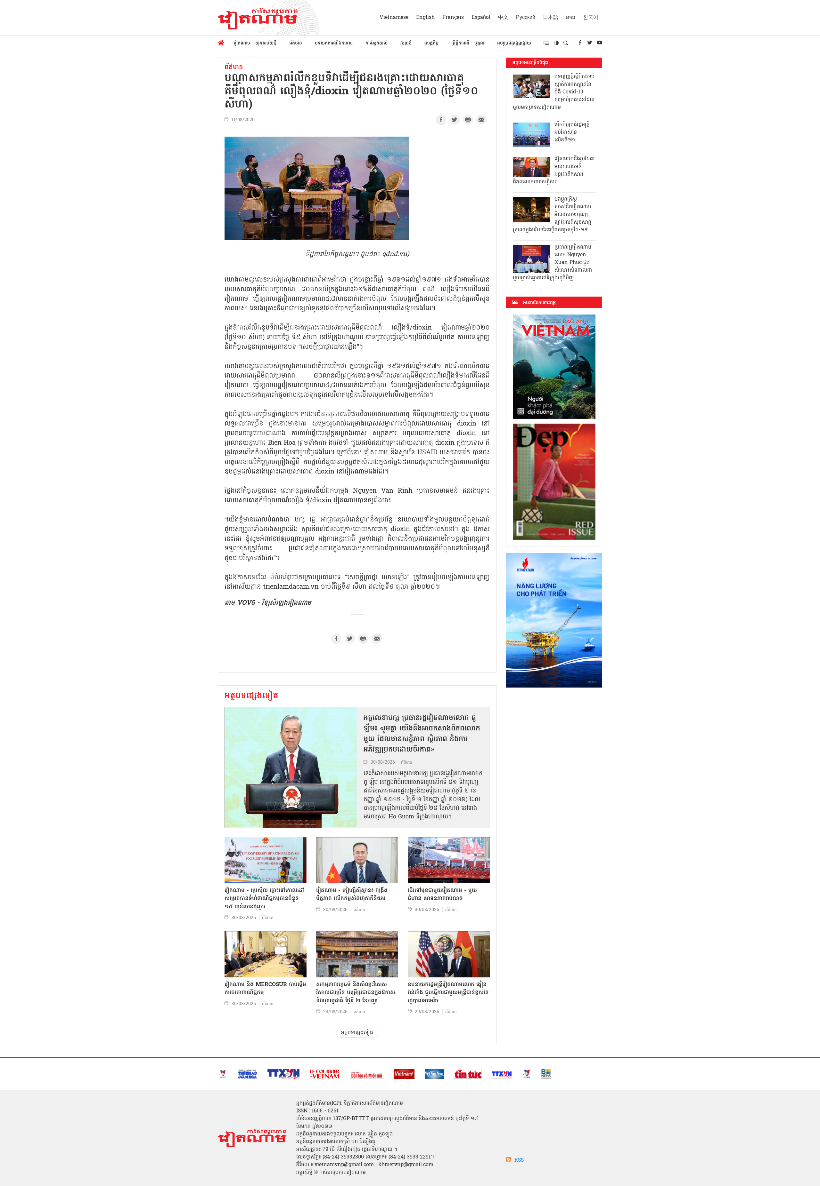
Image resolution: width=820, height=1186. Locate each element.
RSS (519, 1160)
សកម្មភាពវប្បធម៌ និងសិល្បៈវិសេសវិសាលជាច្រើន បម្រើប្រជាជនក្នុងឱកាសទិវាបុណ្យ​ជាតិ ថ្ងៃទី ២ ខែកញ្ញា (355, 993)
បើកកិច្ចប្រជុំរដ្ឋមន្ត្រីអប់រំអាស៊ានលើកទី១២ (572, 132)
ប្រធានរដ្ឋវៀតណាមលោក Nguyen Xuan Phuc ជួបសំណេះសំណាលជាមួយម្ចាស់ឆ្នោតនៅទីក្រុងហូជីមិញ (552, 262)
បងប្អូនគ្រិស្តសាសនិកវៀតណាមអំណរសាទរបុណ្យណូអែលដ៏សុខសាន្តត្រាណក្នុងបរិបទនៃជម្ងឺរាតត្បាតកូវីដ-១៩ (552, 214)
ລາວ (570, 17)
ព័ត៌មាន (295, 43)
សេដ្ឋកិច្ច (431, 43)
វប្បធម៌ (406, 43)
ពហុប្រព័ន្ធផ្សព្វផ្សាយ (514, 43)
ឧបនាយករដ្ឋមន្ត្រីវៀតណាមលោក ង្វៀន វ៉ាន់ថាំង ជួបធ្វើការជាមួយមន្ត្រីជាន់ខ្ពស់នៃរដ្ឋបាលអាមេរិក (448, 993)
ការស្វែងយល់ (376, 43)
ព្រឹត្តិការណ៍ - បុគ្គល (467, 43)
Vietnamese (394, 17)
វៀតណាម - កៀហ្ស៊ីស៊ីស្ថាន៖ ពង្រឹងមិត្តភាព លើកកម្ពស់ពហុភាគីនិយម (352, 895)
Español (481, 17)
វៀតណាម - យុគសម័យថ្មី (255, 43)
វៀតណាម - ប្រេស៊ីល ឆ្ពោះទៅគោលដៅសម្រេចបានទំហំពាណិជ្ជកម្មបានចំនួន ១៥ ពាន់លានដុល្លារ (264, 899)
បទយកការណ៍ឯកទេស (334, 43)
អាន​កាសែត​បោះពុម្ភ (539, 302)
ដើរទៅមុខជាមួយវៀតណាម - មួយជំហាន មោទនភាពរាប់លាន (442, 895)
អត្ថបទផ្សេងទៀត (251, 696)
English (425, 17)
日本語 (550, 17)
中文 (503, 17)
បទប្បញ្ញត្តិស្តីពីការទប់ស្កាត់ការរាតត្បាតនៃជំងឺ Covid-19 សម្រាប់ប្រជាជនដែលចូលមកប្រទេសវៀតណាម (553, 92)
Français (453, 17)
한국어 (590, 17)
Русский (525, 17)
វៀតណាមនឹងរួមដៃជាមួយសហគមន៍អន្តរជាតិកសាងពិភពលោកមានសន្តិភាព (553, 170)
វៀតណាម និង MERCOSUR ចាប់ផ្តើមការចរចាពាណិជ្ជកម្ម (265, 989)
